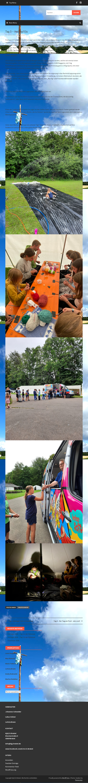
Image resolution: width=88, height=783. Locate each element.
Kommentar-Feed (12, 767)
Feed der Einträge (11, 763)
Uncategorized (23, 607)
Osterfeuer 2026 (13, 640)
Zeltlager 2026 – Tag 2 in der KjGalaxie (21, 634)
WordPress (65, 778)
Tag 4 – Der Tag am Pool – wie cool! (67, 621)
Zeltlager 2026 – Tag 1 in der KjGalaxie (21, 637)
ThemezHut (78, 780)
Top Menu (12, 3)
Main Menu (13, 23)
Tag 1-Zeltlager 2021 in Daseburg (20, 621)
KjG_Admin (22, 35)
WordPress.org (10, 770)
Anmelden (9, 760)
